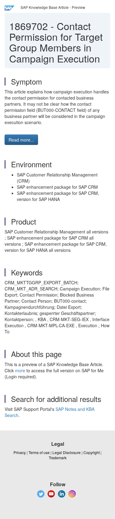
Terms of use (39, 452)
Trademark (58, 457)
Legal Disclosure (66, 452)
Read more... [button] (21, 140)
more (20, 370)
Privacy (19, 452)
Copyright (91, 452)
